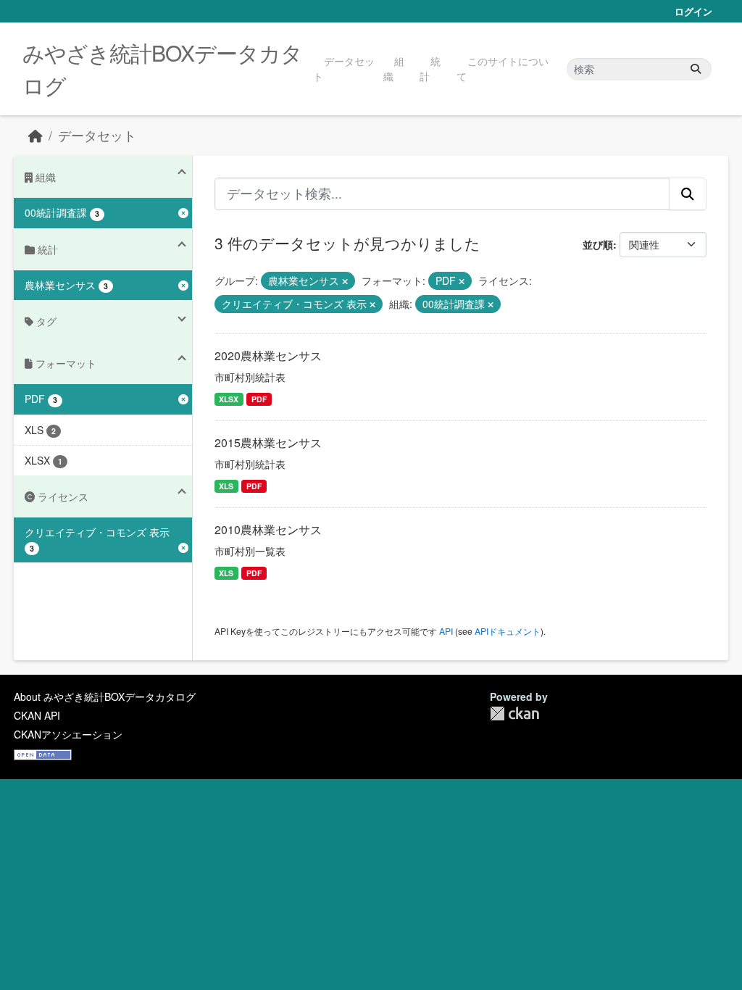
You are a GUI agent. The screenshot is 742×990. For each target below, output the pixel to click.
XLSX (228, 399)
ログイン (693, 11)
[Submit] (695, 69)
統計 (430, 68)
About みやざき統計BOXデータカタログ (105, 696)
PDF (259, 399)
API (446, 631)
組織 (393, 68)
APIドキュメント (508, 631)
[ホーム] (35, 135)
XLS (226, 486)
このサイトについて (503, 68)
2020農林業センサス (268, 355)
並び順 (598, 244)
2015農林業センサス (268, 442)
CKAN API (37, 715)
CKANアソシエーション (68, 734)
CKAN (514, 713)
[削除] (345, 281)
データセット (344, 68)
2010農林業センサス (268, 529)
